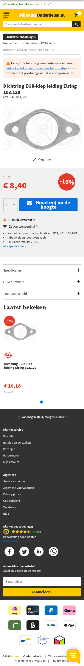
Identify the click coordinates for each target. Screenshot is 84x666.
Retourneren (11, 455)
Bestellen (9, 436)
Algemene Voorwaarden (30, 661)
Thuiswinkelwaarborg (62, 656)
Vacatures (9, 507)
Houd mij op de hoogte (51, 204)
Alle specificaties (14, 246)
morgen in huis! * (44, 417)
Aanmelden (41, 591)
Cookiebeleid (11, 501)
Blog (6, 513)
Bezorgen (9, 449)
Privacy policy (12, 494)
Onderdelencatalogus (21, 37)
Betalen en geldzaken (17, 442)
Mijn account (11, 462)
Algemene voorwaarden (18, 488)
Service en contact (14, 481)
